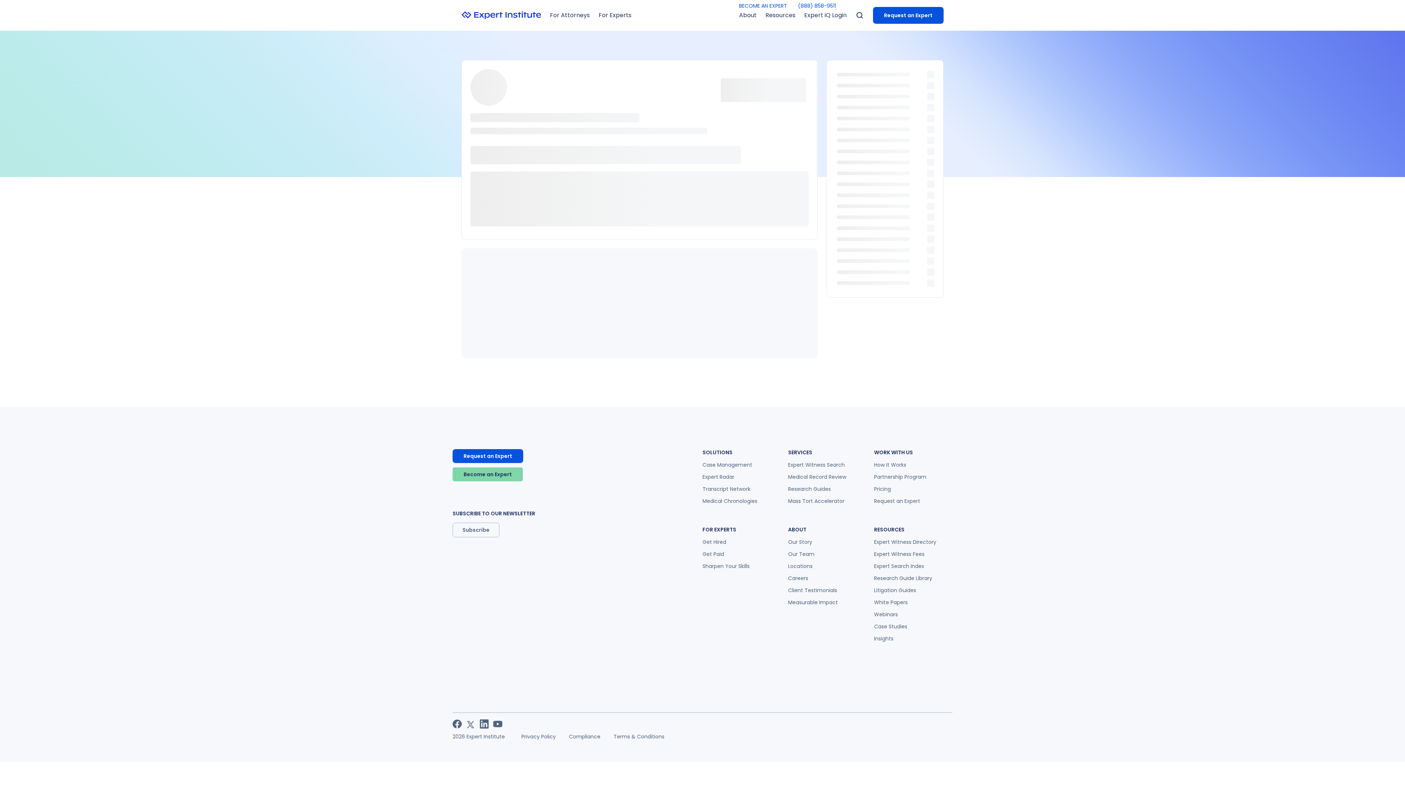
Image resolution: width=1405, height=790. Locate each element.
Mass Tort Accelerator (816, 501)
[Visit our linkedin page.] (484, 724)
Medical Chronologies (729, 501)
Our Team (801, 554)
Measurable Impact (813, 602)
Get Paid (713, 554)
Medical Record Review (817, 477)
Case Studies (890, 626)
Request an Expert (908, 15)
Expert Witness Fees (899, 554)
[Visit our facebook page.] (457, 724)
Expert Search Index (899, 566)
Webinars (886, 614)
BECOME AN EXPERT (763, 6)
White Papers (891, 602)
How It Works (890, 465)
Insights (883, 638)
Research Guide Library (903, 578)
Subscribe (476, 530)
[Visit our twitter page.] (470, 724)
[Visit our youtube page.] (497, 724)
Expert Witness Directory (905, 542)
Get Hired (714, 542)
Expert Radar (718, 477)
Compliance (584, 736)
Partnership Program (900, 477)
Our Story (800, 542)
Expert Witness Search (816, 465)
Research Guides (809, 489)
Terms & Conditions (639, 736)
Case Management (727, 465)
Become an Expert (488, 474)
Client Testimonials (812, 590)
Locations (800, 566)
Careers (798, 578)
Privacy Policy (538, 736)
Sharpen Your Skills (726, 566)
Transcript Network (726, 489)
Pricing (882, 489)
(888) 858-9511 (817, 6)
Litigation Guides (895, 590)
